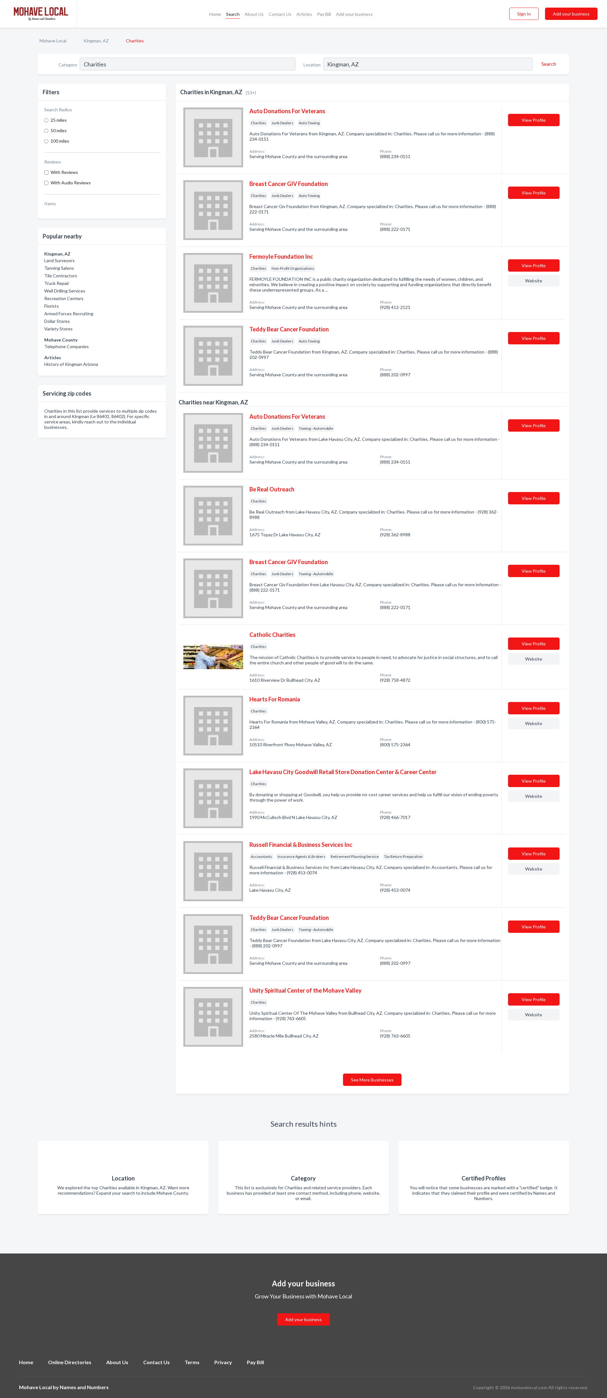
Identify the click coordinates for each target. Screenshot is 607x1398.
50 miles (59, 130)
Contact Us (280, 14)
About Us (254, 14)
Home (215, 14)
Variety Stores (58, 328)
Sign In (524, 13)
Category (67, 64)
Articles (304, 14)
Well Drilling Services (64, 290)
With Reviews (64, 172)
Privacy (223, 1362)
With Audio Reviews (71, 182)
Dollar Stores (57, 321)
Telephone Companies (66, 346)
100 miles (60, 141)
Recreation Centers (63, 298)
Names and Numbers (84, 1387)
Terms (192, 1362)
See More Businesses (372, 1079)
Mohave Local (53, 40)
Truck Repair (56, 283)
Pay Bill (324, 14)
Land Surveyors (59, 260)
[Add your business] (303, 1312)
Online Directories (69, 1362)
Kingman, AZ (96, 40)
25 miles (59, 120)
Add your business (354, 14)
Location (312, 64)
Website (533, 280)
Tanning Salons (59, 268)
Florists (51, 306)
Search (233, 14)
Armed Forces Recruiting (68, 313)
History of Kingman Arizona (71, 364)
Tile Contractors (60, 275)
